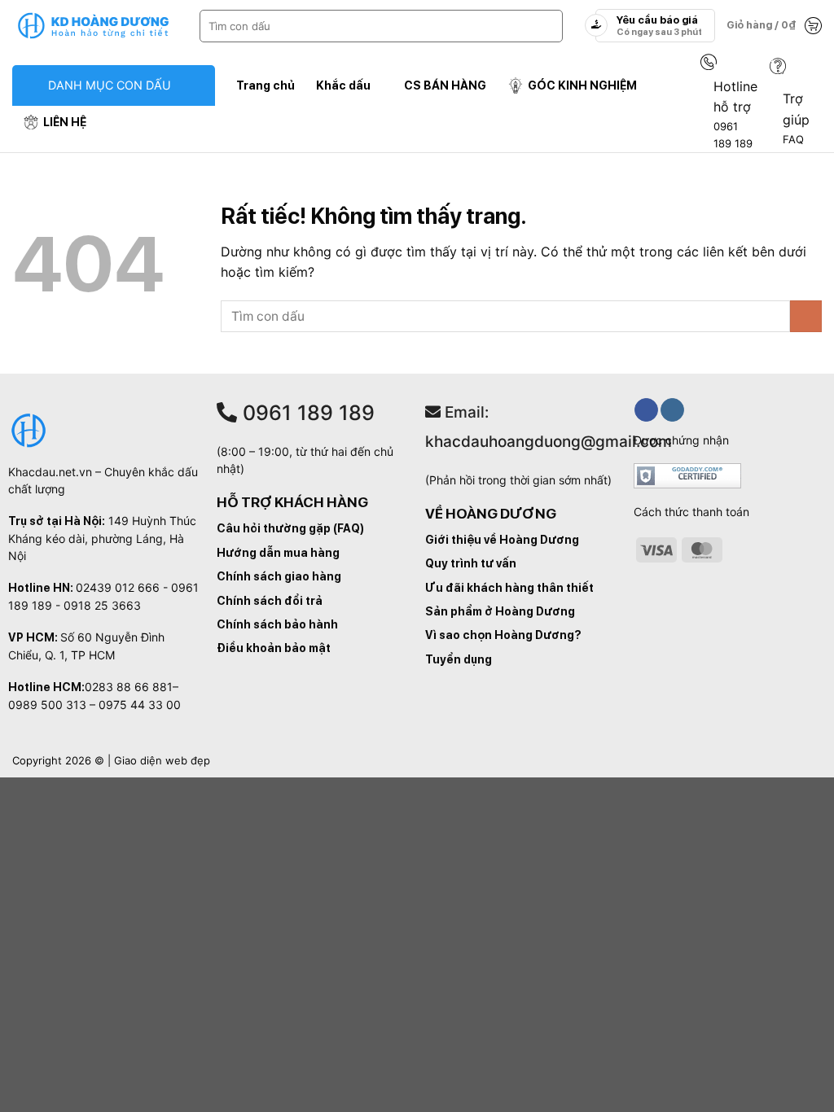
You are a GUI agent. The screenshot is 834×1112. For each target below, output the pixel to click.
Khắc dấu (343, 85)
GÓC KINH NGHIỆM (582, 85)
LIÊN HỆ (64, 122)
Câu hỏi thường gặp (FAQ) (290, 528)
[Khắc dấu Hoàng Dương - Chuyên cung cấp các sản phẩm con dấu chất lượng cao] (93, 26)
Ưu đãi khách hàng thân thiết (509, 587)
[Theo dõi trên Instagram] (672, 410)
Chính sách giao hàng (279, 576)
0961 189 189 (306, 413)
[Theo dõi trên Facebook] (646, 410)
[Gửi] (546, 26)
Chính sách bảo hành (277, 624)
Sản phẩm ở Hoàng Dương (500, 611)
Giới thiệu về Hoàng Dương (502, 539)
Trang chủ (265, 85)
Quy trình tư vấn (470, 563)
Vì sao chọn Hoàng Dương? (503, 634)
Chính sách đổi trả (270, 600)
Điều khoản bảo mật (274, 648)
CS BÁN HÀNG (445, 85)
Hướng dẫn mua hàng (278, 552)
